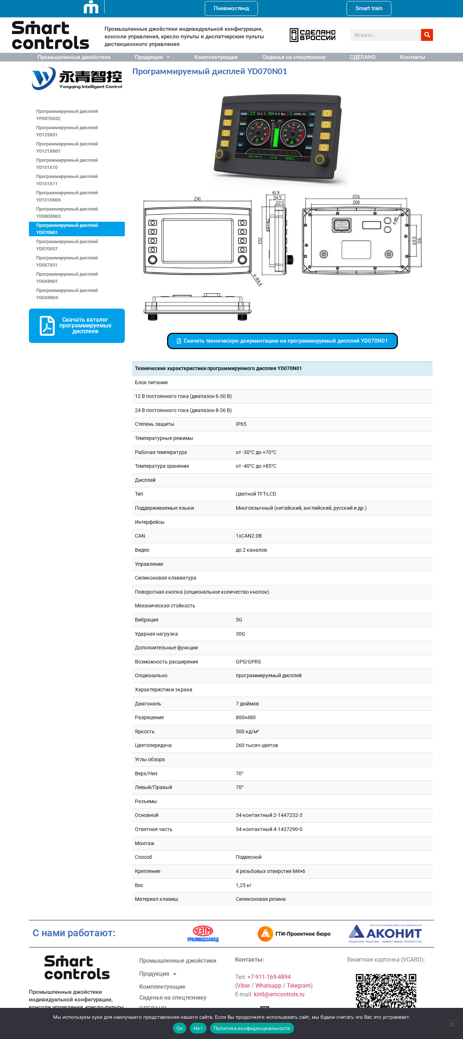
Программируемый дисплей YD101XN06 (67, 196)
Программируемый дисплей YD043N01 (67, 277)
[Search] (427, 35)
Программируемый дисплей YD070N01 (67, 228)
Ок (180, 1028)
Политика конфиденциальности (252, 1028)
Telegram (299, 985)
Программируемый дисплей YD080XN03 (67, 212)
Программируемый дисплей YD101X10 (67, 163)
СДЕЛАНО (362, 57)
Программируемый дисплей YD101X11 (67, 180)
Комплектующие (216, 57)
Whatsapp (268, 985)
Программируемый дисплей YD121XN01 (67, 147)
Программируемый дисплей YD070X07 (67, 245)
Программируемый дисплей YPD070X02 (67, 115)
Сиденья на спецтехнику (294, 57)
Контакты (412, 57)
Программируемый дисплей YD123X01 (67, 131)
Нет (198, 1028)
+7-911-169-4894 (269, 977)
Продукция (149, 57)
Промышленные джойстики (74, 57)
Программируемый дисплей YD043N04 (67, 294)
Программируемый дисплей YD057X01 (67, 261)
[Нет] (451, 1023)
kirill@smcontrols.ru (279, 994)
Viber (243, 985)
